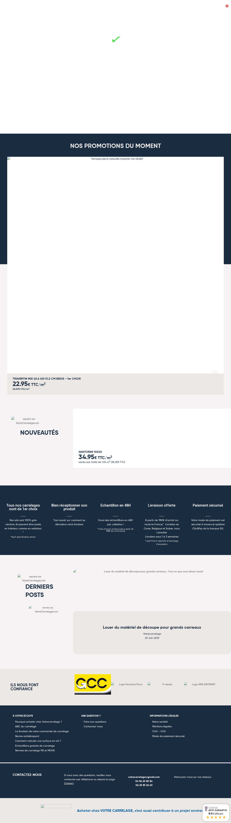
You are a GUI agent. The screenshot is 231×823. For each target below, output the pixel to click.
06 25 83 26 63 (144, 785)
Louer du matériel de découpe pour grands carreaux (152, 627)
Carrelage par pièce (17, 19)
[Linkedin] (205, 784)
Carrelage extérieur (157, 19)
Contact (69, 783)
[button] (8, 273)
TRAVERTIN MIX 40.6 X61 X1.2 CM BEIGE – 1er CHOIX (47, 378)
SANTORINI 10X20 (90, 451)
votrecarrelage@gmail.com (144, 777)
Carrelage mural (75, 19)
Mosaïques (130, 19)
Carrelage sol (47, 19)
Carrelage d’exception (194, 19)
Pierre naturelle (105, 19)
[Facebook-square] (179, 784)
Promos (221, 19)
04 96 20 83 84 (143, 781)
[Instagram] (188, 784)
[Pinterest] (197, 784)
